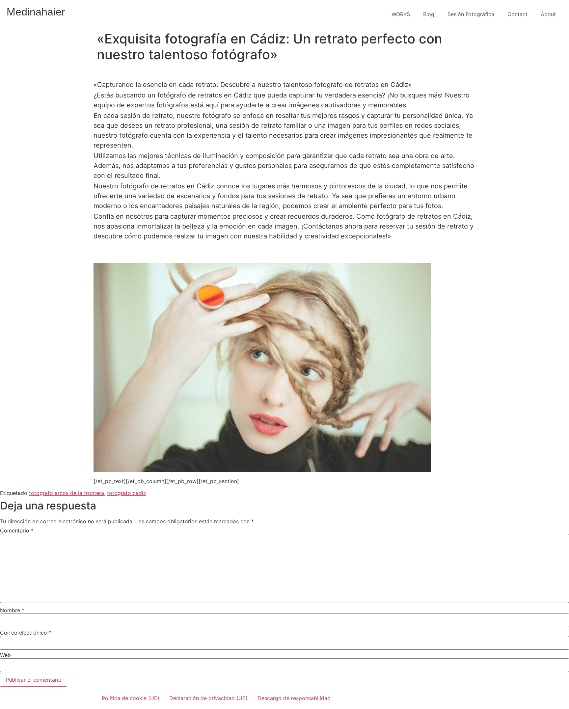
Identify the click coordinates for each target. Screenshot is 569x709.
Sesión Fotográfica (470, 14)
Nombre (12, 610)
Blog (428, 14)
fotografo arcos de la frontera (66, 493)
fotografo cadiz (126, 493)
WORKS (401, 14)
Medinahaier (36, 12)
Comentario (17, 530)
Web (5, 655)
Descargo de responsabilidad (294, 698)
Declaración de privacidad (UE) (208, 698)
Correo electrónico (25, 632)
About (548, 14)
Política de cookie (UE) (130, 698)
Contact (517, 14)
